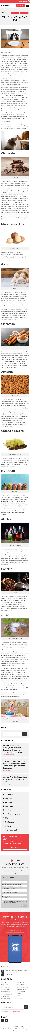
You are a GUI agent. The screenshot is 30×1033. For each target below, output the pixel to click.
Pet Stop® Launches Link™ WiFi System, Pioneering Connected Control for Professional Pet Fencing (13, 748)
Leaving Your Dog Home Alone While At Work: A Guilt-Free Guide (15, 779)
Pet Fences (9, 822)
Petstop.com (17, 693)
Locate (25, 1)
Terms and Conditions (16, 1029)
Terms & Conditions (14, 1011)
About (4, 982)
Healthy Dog (24, 13)
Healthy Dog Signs (12, 814)
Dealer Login (6, 998)
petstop (8, 826)
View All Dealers (7, 994)
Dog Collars (20, 984)
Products (5, 984)
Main (7, 818)
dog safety (15, 13)
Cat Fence (20, 998)
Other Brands (6, 989)
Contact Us (5, 996)
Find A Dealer (20, 5)
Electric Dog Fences (22, 987)
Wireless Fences (21, 989)
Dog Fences (20, 982)
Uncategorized (11, 830)
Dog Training (10, 806)
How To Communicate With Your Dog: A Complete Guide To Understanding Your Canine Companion (15, 764)
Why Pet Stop (6, 987)
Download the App (15, 930)
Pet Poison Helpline (21, 218)
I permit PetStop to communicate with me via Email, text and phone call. (15, 901)
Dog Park (8, 798)
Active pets (9, 794)
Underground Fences (21, 992)
